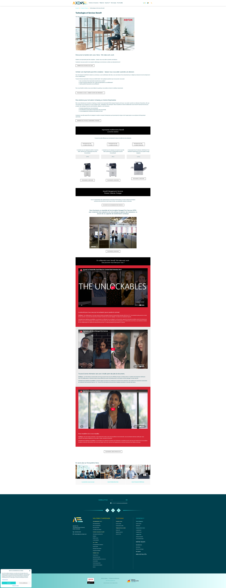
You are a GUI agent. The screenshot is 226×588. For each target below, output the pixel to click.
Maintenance (85, 1)
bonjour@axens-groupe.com (81, 534)
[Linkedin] (113, 510)
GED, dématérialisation (96, 523)
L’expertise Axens (104, 1)
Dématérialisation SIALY (97, 521)
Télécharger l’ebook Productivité (113, 451)
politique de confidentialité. (122, 503)
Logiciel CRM (138, 534)
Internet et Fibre (104, 1)
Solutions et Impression (94, 2)
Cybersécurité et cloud (140, 528)
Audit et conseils (118, 523)
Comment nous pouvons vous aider (85, 65)
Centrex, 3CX (118, 530)
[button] (29, 570)
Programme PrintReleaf (96, 550)
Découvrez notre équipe (87, 1)
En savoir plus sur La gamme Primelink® (138, 144)
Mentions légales (104, 578)
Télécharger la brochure (87, 180)
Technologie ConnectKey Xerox (98, 534)
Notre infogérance (139, 521)
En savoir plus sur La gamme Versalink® (87, 144)
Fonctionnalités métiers (123, 1)
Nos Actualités (120, 2)
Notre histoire (138, 547)
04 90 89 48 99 (78, 532)
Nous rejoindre (138, 551)
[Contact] (148, 3)
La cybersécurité (138, 530)
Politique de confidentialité (114, 578)
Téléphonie (102, 2)
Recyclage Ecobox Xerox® (97, 548)
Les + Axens (95, 542)
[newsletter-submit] (126, 500)
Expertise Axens (119, 521)
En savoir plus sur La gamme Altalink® (113, 144)
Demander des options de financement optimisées (88, 120)
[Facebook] (118, 510)
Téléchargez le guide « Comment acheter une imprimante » (90, 92)
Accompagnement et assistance (98, 544)
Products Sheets (84, 8)
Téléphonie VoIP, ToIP (119, 532)
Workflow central (95, 538)
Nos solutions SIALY (96, 527)
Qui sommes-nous (139, 544)
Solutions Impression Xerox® (98, 531)
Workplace (94, 536)
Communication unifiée (119, 525)
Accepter (9, 583)
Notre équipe (113, 2)
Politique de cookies (15, 585)
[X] (107, 510)
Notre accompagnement (96, 525)
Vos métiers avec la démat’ (97, 529)
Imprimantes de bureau (96, 557)
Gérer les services (5, 579)
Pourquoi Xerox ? (95, 555)
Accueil (77, 8)
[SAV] (144, 3)
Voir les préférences (23, 583)
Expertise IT (107, 2)
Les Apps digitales (96, 540)
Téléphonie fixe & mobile (121, 528)
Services (138, 1)
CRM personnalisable (139, 536)
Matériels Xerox (96, 552)
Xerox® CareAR (95, 546)
